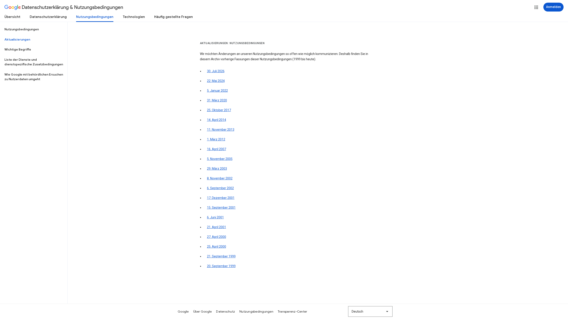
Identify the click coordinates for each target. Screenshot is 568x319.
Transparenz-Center (292, 311)
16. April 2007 (216, 149)
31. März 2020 (217, 100)
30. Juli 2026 (216, 71)
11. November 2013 (220, 129)
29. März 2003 (217, 168)
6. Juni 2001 (215, 217)
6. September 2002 (220, 188)
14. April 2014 (216, 120)
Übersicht (12, 17)
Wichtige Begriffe (17, 49)
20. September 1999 (221, 266)
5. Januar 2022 (217, 90)
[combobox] (370, 311)
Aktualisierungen (17, 39)
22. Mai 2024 (216, 81)
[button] (536, 7)
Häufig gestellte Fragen (173, 17)
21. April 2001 (216, 227)
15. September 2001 (221, 207)
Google (183, 311)
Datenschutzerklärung (48, 17)
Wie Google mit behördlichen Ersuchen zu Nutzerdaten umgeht (33, 76)
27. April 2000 (216, 237)
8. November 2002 (220, 178)
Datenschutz (225, 311)
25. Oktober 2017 (219, 110)
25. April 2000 (216, 246)
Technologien (134, 17)
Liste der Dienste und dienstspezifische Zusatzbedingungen (33, 62)
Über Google (202, 311)
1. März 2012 (216, 139)
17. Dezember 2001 (221, 198)
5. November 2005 (220, 159)
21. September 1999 (221, 256)
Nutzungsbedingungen (94, 17)
